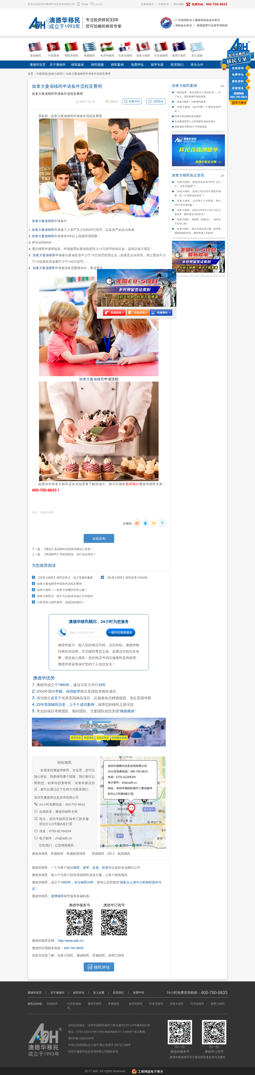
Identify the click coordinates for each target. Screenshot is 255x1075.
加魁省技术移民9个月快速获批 (191, 126)
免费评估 (238, 74)
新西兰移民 (218, 1003)
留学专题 (157, 64)
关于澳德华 (58, 64)
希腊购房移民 (76, 853)
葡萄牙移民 (95, 1003)
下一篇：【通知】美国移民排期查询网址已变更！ (62, 549)
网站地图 (178, 4)
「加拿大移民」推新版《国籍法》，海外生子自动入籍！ (198, 221)
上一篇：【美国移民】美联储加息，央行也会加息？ (64, 554)
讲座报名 (238, 88)
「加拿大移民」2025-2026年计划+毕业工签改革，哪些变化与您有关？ (198, 212)
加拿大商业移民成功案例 (188, 116)
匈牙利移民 (136, 1003)
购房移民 (124, 853)
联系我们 (177, 64)
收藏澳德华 (147, 4)
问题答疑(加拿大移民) (50, 73)
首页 (30, 73)
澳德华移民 (40, 853)
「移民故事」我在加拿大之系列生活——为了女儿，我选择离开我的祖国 (198, 94)
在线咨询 (238, 68)
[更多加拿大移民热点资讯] (222, 174)
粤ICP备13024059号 (81, 1038)
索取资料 (238, 81)
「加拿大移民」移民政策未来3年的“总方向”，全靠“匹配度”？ (198, 184)
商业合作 (197, 64)
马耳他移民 (197, 1003)
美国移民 (98, 853)
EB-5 (111, 853)
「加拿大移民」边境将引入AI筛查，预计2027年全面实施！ (198, 202)
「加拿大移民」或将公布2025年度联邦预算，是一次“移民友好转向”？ (198, 193)
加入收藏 (98, 992)
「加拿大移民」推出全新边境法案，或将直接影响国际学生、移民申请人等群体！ (198, 230)
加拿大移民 (177, 1003)
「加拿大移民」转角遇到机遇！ (191, 101)
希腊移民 (57, 853)
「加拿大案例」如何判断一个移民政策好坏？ (198, 109)
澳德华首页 (38, 64)
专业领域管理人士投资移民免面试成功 (195, 121)
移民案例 (117, 64)
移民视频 (97, 64)
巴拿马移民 (156, 1003)
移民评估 (78, 992)
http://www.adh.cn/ (71, 940)
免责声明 (138, 992)
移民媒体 (77, 64)
